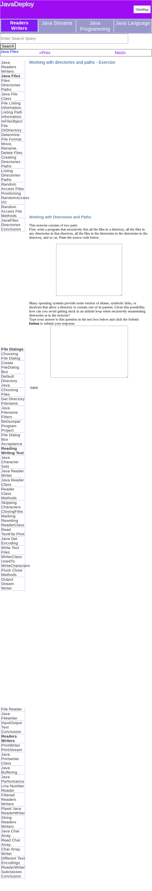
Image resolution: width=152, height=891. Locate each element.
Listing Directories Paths (10, 175)
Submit (34, 387)
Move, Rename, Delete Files (11, 148)
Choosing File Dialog (10, 356)
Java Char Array (10, 833)
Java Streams (57, 23)
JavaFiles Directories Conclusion (11, 224)
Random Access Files (12, 186)
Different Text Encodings (13, 860)
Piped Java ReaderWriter (13, 810)
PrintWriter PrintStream (11, 747)
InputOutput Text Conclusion (11, 727)
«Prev (44, 52)
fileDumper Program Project (11, 425)
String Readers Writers (8, 822)
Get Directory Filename (13, 401)
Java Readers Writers (8, 66)
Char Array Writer (10, 851)
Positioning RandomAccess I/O (13, 197)
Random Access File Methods (11, 211)
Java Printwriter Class (10, 758)
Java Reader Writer (12, 473)
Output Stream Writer (7, 583)
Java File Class (9, 96)
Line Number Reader (12, 788)
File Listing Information (11, 105)
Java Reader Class (12, 482)
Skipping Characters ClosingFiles (12, 507)
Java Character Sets (10, 461)
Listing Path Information (11, 114)
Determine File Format (11, 137)
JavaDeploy (17, 3)
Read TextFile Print (12, 531)
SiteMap (142, 9)
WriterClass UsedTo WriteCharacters (13, 561)
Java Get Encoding (9, 540)
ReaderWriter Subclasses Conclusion (13, 871)
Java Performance (12, 779)
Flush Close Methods (11, 572)
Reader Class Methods (9, 493)
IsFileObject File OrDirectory (11, 125)
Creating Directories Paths (10, 161)
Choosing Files (9, 392)
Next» (120, 52)
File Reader (11, 709)
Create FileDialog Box (10, 367)
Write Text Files (10, 550)
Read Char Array (10, 842)
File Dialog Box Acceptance (11, 439)
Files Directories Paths (10, 85)
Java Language (132, 23)
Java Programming (95, 26)
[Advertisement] (13, 291)
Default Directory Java (9, 380)
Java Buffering (9, 770)
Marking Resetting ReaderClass (12, 520)
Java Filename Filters (9, 412)
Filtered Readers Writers (8, 799)
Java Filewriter (9, 716)
